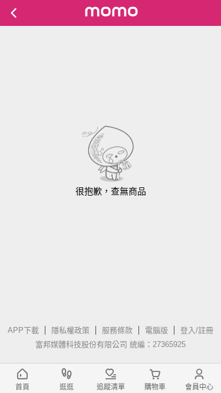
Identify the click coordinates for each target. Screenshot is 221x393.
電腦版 (156, 330)
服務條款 (117, 330)
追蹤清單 (111, 387)
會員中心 (199, 387)
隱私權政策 (70, 330)
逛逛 (67, 387)
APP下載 (23, 330)
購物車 (155, 387)
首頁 (22, 387)
